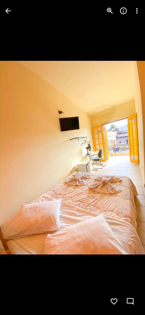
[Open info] (123, 11)
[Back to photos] (8, 11)
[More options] (137, 11)
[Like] (114, 301)
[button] (18, 157)
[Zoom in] (110, 11)
